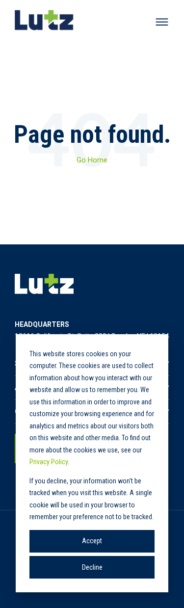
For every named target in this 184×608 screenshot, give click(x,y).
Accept (92, 541)
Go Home (92, 160)
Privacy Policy (48, 462)
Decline (92, 567)
